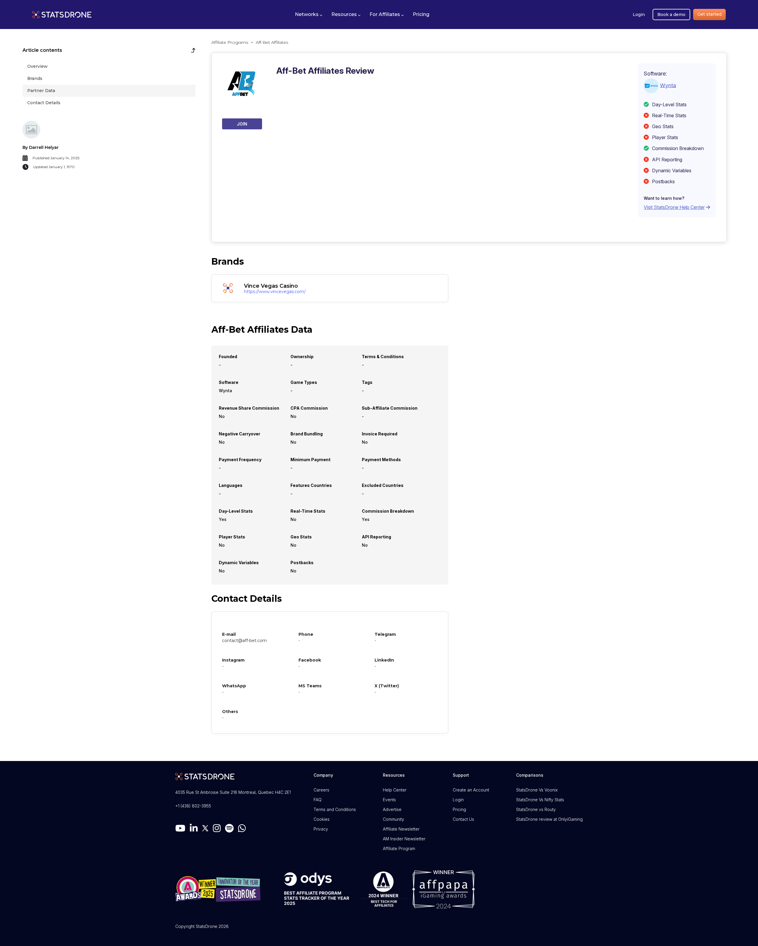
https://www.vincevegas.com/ (275, 291)
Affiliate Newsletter (401, 828)
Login (639, 14)
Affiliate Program (399, 848)
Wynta (668, 85)
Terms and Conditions (335, 809)
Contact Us (463, 819)
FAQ (318, 799)
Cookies (322, 819)
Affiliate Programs (229, 42)
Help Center (395, 789)
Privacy (321, 828)
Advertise (392, 809)
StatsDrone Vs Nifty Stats (540, 799)
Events (389, 799)
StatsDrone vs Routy (536, 809)
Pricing (459, 809)
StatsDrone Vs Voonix (537, 789)
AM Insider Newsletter (404, 838)
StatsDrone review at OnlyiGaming (549, 819)
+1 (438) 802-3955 (193, 805)
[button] (308, 14)
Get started (709, 14)
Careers (321, 789)
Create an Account (471, 789)
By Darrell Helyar (41, 147)
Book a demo (671, 14)
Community (393, 819)
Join (242, 123)
